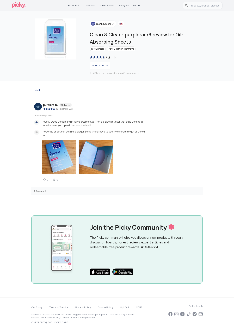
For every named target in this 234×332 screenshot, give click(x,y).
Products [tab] (73, 5)
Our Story (36, 307)
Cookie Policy (105, 307)
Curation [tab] (90, 5)
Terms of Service (59, 307)
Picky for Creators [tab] (129, 5)
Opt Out (124, 307)
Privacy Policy (83, 307)
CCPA (139, 307)
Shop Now (98, 65)
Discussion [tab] (107, 5)
